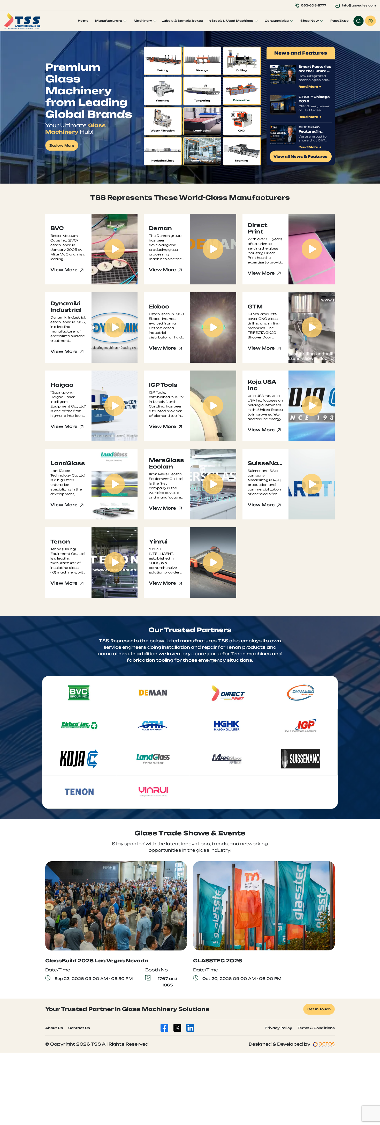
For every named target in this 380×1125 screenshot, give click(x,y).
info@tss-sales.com (359, 5)
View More (64, 269)
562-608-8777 (313, 5)
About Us (54, 1028)
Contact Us (79, 1028)
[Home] (22, 21)
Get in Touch (319, 1009)
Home (83, 20)
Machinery (143, 20)
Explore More (61, 145)
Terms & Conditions (316, 1028)
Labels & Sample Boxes (182, 20)
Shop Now (310, 20)
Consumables (277, 20)
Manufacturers (109, 20)
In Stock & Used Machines (231, 20)
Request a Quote (370, 21)
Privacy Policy (278, 1028)
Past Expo (339, 20)
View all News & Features (300, 156)
